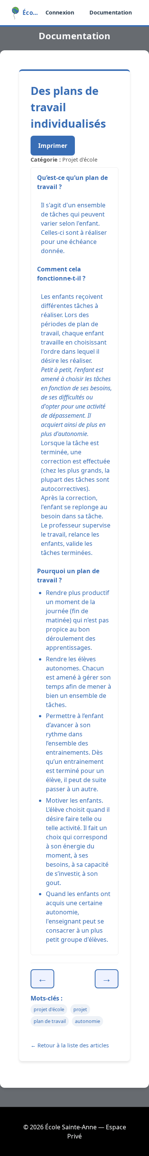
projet (80, 1009)
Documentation (110, 12)
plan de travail (50, 1021)
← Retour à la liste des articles (70, 1045)
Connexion (59, 12)
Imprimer (52, 145)
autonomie (87, 1021)
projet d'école (49, 1009)
